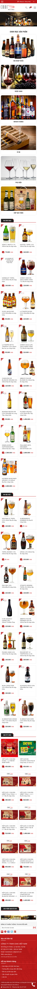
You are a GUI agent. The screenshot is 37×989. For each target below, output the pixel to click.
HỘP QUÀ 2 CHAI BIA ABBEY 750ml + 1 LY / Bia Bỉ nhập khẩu (26, 794)
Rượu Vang (18, 91)
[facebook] (8, 932)
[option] (18, 19)
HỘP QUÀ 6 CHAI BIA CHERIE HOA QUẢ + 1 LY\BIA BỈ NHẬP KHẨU (27, 860)
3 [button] (19, 24)
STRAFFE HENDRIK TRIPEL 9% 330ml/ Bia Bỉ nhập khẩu (27, 587)
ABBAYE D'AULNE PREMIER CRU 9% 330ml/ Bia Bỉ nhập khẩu (27, 620)
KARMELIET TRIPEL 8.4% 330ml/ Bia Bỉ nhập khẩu (9, 279)
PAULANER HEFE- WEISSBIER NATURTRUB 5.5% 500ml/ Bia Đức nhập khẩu (26, 448)
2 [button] (17, 24)
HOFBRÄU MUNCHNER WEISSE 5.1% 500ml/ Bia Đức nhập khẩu (9, 480)
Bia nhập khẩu (18, 61)
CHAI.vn (16, 984)
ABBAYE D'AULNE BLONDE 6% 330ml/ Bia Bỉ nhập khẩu (27, 380)
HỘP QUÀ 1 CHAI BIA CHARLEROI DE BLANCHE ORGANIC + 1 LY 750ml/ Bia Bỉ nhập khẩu (9, 896)
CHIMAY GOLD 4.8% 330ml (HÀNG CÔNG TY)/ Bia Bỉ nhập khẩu (26, 346)
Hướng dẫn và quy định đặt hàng (12, 969)
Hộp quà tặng (18, 213)
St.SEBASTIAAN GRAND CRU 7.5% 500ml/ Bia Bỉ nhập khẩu (9, 720)
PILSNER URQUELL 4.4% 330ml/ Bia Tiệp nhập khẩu (26, 413)
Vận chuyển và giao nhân (9, 974)
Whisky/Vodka (18, 122)
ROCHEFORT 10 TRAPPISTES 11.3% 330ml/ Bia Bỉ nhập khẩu (27, 653)
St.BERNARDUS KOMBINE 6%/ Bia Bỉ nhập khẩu (26, 520)
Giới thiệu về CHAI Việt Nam (10, 966)
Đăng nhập (28, 1)
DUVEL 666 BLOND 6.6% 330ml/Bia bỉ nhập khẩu (9, 313)
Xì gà (18, 152)
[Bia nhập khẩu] (18, 46)
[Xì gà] (18, 138)
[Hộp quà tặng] (18, 199)
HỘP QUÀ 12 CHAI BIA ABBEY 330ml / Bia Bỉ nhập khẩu (27, 827)
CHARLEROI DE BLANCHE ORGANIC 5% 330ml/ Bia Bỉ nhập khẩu (9, 380)
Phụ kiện (18, 182)
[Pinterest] (5, 932)
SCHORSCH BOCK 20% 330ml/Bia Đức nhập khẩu (27, 687)
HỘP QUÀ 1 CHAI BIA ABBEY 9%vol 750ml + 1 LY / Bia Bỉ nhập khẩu (9, 827)
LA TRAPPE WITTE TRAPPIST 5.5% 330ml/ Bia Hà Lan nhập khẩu (9, 346)
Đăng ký (22, 1)
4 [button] (21, 24)
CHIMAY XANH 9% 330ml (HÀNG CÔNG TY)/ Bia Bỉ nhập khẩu (26, 279)
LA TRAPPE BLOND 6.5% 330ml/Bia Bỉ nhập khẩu (27, 313)
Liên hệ (4, 977)
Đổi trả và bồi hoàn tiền (9, 971)
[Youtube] (2, 932)
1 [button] (15, 24)
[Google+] (15, 932)
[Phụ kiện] (18, 168)
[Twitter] (12, 932)
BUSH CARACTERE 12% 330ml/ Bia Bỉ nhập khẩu (9, 687)
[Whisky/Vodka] (18, 107)
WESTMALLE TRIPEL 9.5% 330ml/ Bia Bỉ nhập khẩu (9, 520)
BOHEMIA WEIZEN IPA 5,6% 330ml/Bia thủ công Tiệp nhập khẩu (9, 413)
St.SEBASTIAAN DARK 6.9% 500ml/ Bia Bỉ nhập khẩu (27, 720)
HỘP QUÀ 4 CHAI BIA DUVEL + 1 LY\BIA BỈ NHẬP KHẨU (8, 760)
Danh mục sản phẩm (18, 31)
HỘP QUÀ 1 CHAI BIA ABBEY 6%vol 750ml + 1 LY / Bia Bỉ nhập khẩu (9, 794)
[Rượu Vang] (18, 77)
